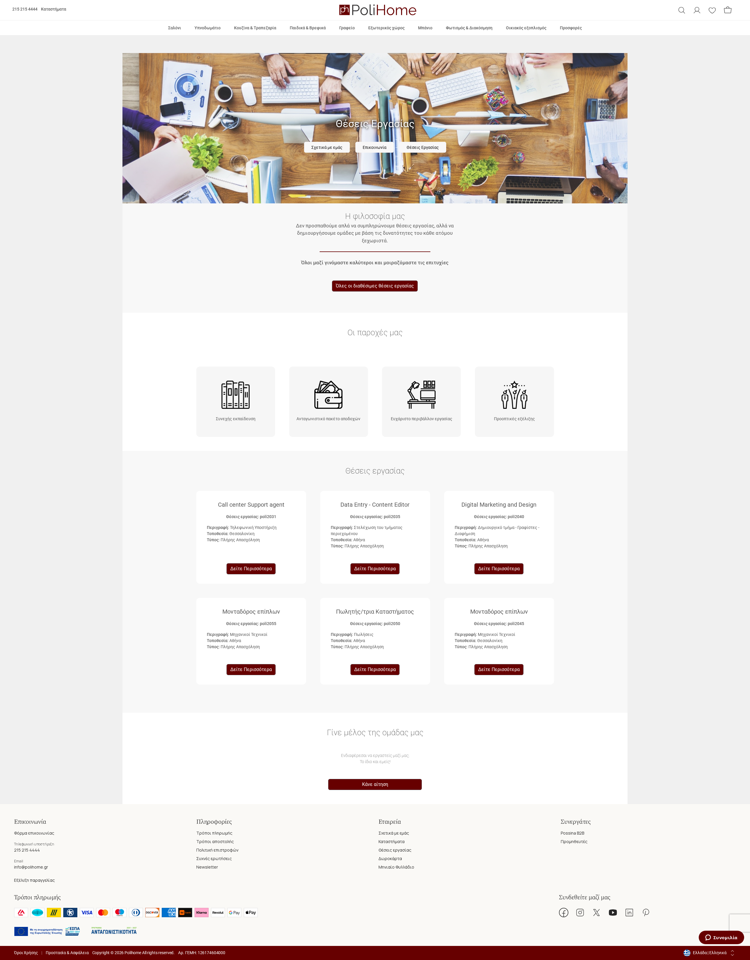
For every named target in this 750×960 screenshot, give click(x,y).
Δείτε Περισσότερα (251, 568)
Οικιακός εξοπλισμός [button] (526, 27)
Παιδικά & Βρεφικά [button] (308, 27)
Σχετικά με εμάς (326, 147)
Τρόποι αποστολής (215, 841)
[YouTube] (613, 912)
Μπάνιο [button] (425, 27)
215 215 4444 (25, 9)
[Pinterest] (645, 912)
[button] (682, 10)
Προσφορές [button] (571, 27)
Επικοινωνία (374, 147)
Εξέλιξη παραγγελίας (34, 880)
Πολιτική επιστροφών (217, 850)
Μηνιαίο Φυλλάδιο (396, 867)
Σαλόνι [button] (174, 27)
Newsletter (207, 867)
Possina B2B (572, 833)
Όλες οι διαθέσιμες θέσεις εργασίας (375, 286)
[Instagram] (580, 912)
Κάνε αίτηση (375, 784)
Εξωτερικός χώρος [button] (386, 27)
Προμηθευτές (574, 841)
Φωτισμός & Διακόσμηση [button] (469, 27)
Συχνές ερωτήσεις (214, 858)
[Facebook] (563, 912)
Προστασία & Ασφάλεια (67, 952)
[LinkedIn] (629, 912)
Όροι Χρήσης (26, 952)
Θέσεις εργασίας (395, 850)
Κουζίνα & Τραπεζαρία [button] (255, 27)
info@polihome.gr (31, 867)
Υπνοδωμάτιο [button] (208, 27)
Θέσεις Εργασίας (423, 147)
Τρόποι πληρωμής (214, 833)
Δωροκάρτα (390, 858)
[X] (596, 912)
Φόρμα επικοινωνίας (34, 833)
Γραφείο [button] (347, 27)
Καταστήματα (53, 9)
